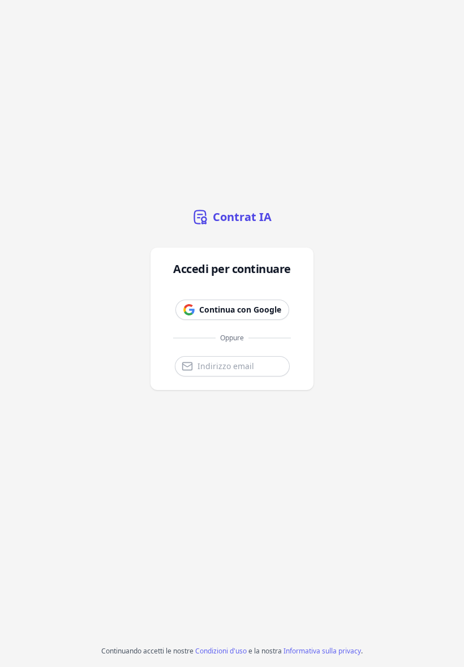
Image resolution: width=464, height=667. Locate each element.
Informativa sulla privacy (322, 651)
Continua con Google (240, 309)
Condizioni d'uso (221, 651)
